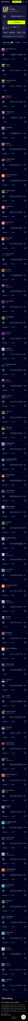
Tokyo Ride (8, 96)
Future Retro (9, 727)
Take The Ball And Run (11, 174)
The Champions (10, 317)
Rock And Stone (10, 790)
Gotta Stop (8, 348)
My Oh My (8, 616)
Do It (7, 553)
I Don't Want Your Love (11, 48)
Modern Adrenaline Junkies (11, 774)
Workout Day (9, 900)
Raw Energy (9, 632)
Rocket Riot (9, 522)
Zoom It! (8, 963)
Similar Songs (7, 42)
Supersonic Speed (10, 190)
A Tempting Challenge (11, 459)
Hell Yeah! (8, 269)
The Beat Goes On (10, 159)
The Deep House (10, 111)
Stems (19, 32)
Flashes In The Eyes (11, 711)
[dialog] (14, 1010)
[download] (25, 59)
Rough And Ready (10, 506)
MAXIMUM (8, 806)
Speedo (7, 64)
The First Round (10, 885)
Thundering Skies (10, 443)
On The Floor (9, 395)
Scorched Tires (9, 222)
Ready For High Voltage (11, 364)
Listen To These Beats (11, 648)
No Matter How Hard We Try (11, 538)
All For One (8, 411)
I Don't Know (9, 427)
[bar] (26, 2)
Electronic (12, 32)
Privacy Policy (23, 1009)
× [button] (26, 1001)
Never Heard (9, 979)
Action (5, 32)
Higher (7, 285)
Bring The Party (9, 301)
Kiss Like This (9, 206)
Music (10, 7)
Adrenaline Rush (10, 743)
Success (8, 695)
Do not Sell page (4, 1013)
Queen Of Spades (10, 474)
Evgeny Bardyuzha (15, 11)
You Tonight (9, 127)
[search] (23, 2)
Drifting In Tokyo (10, 664)
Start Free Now (17, 1)
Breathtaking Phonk (11, 869)
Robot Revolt (9, 238)
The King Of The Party (11, 585)
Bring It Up (8, 601)
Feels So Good (9, 932)
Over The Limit (9, 569)
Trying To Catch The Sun (11, 80)
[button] (14, 1015)
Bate (7, 758)
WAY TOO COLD (10, 253)
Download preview (7, 36)
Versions (17, 42)
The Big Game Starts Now (11, 821)
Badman (8, 143)
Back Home (8, 679)
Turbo (7, 853)
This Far (8, 380)
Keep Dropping (9, 916)
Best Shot (8, 948)
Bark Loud (8, 332)
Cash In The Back (10, 490)
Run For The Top (10, 837)
